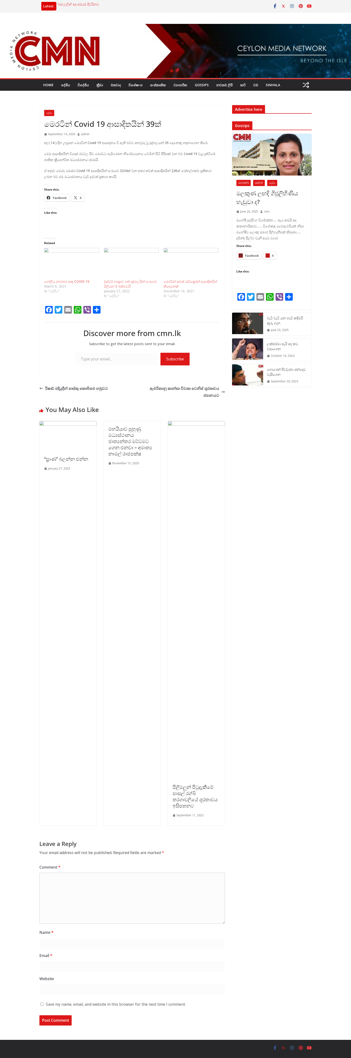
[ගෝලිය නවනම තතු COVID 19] (71, 263)
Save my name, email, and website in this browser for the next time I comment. (116, 1004)
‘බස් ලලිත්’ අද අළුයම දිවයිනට (78, 4)
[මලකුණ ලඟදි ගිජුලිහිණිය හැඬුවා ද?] (272, 155)
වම (255, 85)
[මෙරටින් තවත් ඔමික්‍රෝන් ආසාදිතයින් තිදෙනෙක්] (191, 263)
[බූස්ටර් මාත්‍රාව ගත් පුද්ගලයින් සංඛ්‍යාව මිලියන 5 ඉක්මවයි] (131, 263)
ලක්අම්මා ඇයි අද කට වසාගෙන (282, 346)
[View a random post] (306, 85)
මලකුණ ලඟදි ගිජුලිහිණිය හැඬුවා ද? (267, 197)
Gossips (202, 85)
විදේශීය (83, 85)
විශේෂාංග (135, 85)
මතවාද (116, 85)
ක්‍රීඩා (99, 85)
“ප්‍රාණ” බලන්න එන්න (66, 459)
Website (46, 978)
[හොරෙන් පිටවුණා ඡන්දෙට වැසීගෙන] (247, 375)
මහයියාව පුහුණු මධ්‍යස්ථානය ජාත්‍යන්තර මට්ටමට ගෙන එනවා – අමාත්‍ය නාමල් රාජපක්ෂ (130, 441)
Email (45, 955)
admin (85, 134)
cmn (267, 211)
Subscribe (175, 359)
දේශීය (65, 85)
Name (46, 932)
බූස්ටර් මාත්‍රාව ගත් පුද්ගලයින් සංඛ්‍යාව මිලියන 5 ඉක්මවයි (130, 284)
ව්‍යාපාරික (180, 85)
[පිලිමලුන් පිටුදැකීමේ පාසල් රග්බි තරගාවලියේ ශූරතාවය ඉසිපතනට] (196, 424)
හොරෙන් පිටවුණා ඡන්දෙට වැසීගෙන (286, 372)
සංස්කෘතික (158, 85)
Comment (49, 867)
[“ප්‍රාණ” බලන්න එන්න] (67, 424)
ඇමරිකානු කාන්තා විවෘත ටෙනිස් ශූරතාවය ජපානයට (184, 392)
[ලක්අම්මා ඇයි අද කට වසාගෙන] (247, 349)
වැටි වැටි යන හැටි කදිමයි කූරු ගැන (285, 320)
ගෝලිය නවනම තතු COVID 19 (66, 281)
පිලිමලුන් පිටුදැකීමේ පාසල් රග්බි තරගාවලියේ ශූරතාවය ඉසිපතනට (195, 796)
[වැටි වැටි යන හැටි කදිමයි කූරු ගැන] (247, 324)
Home (48, 85)
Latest (259, 183)
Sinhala (273, 85)
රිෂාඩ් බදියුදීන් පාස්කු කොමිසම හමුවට (76, 388)
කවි (243, 85)
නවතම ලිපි (224, 85)
